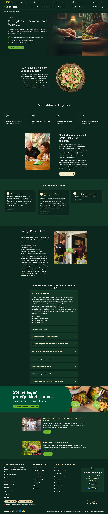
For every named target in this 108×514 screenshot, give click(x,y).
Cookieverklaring (79, 511)
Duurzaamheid (37, 489)
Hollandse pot (36, 81)
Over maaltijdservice (38, 474)
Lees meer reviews (54, 220)
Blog (55, 489)
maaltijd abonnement (26, 273)
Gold (55, 468)
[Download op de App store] (92, 484)
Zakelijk (35, 486)
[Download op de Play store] (92, 488)
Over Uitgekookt (37, 468)
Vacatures (7, 494)
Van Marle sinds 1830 (38, 471)
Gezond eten (57, 480)
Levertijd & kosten (9, 484)
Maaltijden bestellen (38, 480)
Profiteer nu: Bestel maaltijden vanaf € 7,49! (26, 406)
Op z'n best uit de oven (10, 491)
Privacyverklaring (89, 511)
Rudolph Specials (59, 492)
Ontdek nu (47, 432)
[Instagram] (90, 503)
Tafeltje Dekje (63, 144)
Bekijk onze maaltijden (15, 47)
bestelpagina (31, 245)
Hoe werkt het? (37, 477)
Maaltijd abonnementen (60, 471)
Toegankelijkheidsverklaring (67, 511)
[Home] (11, 6)
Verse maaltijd (58, 483)
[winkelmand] (103, 6)
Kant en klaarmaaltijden (60, 477)
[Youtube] (95, 503)
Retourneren (7, 488)
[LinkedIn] (92, 503)
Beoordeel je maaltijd (10, 474)
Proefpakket (36, 483)
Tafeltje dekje (10, 11)
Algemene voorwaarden (53, 511)
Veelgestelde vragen (10, 478)
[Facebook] (87, 503)
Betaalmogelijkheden (10, 481)
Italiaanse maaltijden (33, 83)
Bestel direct (47, 454)
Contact (6, 497)
